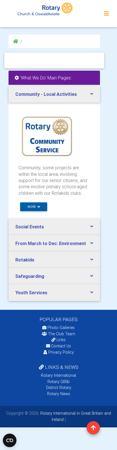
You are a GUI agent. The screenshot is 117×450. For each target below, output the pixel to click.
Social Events (29, 227)
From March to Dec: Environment (50, 243)
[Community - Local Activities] (46, 136)
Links (61, 339)
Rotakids (24, 260)
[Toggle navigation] (106, 14)
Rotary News (58, 393)
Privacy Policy (61, 352)
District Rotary (58, 387)
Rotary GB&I (58, 381)
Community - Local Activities (46, 94)
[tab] (54, 94)
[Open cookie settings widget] (9, 440)
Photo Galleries (60, 327)
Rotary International (58, 375)
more (32, 207)
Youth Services (31, 292)
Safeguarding (29, 276)
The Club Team (61, 333)
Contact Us (60, 346)
